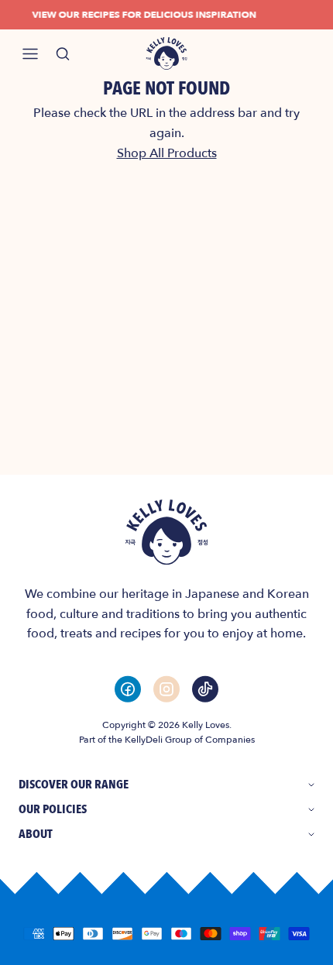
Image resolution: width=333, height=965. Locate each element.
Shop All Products (167, 153)
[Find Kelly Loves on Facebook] (128, 688)
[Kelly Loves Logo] (166, 53)
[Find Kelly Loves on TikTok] (205, 688)
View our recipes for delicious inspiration (141, 14)
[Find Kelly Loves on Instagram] (166, 688)
